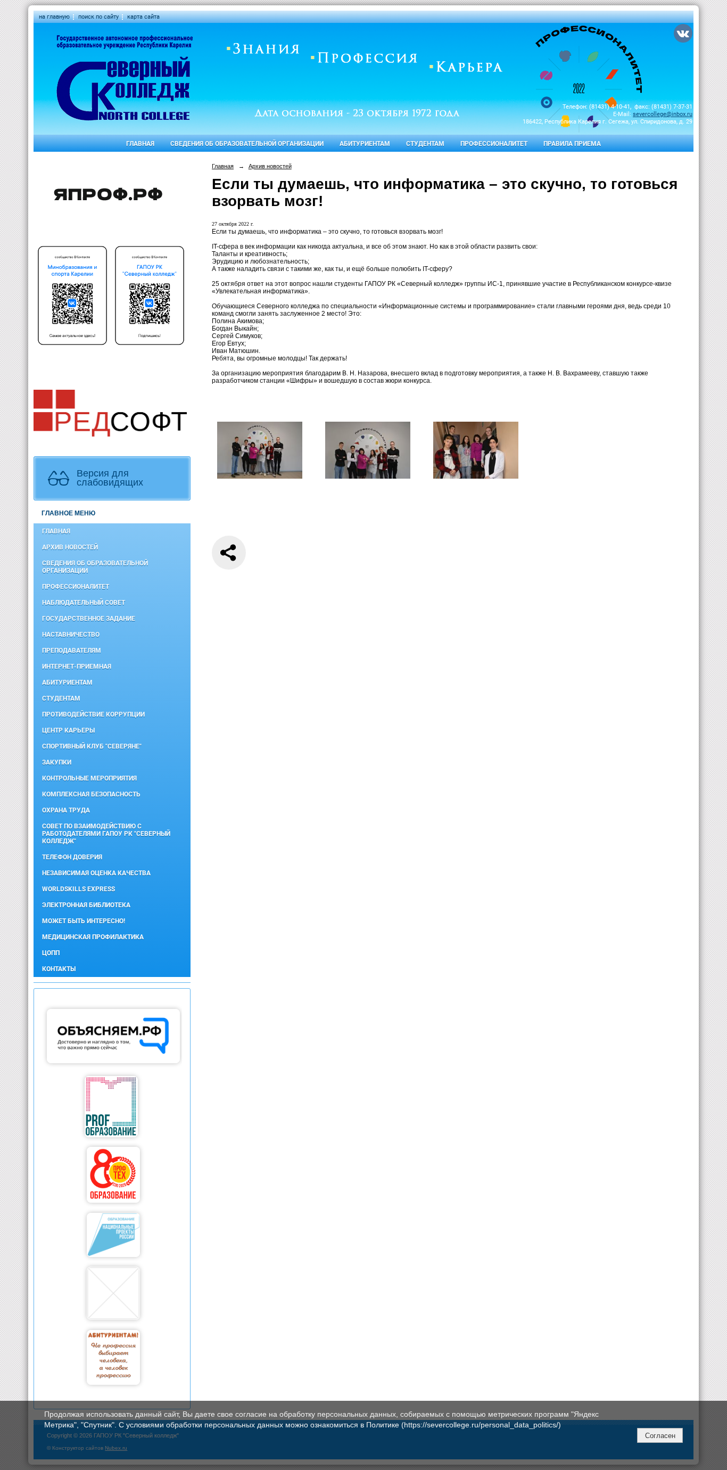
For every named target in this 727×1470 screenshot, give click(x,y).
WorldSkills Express (78, 889)
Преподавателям (71, 650)
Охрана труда (66, 810)
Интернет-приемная (76, 666)
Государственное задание (88, 618)
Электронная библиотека (86, 905)
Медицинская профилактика (93, 937)
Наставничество (71, 634)
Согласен (660, 1436)
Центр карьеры (68, 730)
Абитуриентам (365, 143)
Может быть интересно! (83, 921)
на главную (54, 16)
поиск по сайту (98, 16)
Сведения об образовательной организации (247, 143)
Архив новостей (70, 547)
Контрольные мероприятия (89, 778)
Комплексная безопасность (91, 794)
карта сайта (143, 16)
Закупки (56, 762)
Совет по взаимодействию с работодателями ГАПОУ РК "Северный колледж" (106, 834)
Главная (140, 143)
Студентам (425, 143)
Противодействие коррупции (93, 714)
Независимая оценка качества (96, 873)
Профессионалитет (493, 143)
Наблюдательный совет (83, 602)
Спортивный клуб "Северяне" (92, 746)
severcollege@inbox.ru (662, 114)
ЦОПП (51, 953)
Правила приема (572, 143)
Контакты (59, 969)
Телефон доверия (72, 857)
